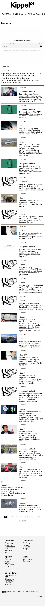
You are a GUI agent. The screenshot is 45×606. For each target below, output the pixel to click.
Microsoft (23, 182)
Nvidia (22, 142)
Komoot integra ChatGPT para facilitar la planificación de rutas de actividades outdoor (30, 115)
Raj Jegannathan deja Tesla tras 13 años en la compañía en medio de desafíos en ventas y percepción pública (30, 344)
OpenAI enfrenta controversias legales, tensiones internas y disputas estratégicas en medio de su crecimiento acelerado (29, 436)
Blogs (25, 549)
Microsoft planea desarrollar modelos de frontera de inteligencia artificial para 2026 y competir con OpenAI (31, 187)
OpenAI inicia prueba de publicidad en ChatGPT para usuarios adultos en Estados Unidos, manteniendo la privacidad (30, 271)
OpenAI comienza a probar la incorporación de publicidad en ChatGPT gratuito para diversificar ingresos (30, 253)
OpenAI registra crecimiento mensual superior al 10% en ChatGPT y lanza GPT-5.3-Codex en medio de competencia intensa (31, 397)
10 (39, 517)
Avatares (8, 550)
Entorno (18, 14)
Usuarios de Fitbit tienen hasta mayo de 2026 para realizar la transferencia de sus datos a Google (30, 508)
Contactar (9, 567)
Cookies (26, 561)
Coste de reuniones (9, 584)
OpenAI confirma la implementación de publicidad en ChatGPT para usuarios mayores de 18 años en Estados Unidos (30, 379)
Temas (25, 545)
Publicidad (9, 565)
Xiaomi (22, 198)
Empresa (8, 543)
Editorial (8, 563)
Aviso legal (27, 559)
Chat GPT (5, 70)
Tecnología (34, 14)
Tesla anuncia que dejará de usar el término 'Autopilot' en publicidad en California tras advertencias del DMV (31, 131)
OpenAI (22, 214)
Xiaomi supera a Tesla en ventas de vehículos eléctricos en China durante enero (30, 203)
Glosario (26, 547)
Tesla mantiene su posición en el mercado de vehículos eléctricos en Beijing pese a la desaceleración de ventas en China (30, 473)
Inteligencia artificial (27, 91)
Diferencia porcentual (9, 580)
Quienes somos (8, 560)
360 (6, 552)
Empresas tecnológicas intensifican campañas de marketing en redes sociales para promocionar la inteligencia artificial (31, 455)
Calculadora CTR (10, 576)
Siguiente (22, 520)
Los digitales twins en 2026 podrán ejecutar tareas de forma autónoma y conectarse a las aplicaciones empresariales (31, 170)
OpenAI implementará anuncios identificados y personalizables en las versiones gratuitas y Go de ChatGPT (30, 361)
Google (22, 317)
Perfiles (26, 543)
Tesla (21, 126)
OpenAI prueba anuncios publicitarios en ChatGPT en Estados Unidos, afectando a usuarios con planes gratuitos (31, 306)
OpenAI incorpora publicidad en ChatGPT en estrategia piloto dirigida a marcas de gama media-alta (31, 219)
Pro (6, 549)
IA (25, 14)
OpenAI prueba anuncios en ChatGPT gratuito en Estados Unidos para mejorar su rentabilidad (31, 236)
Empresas (6, 14)
